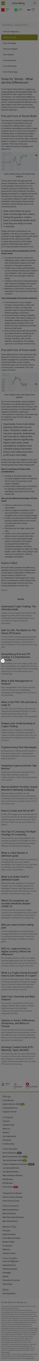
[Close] (2, 661)
